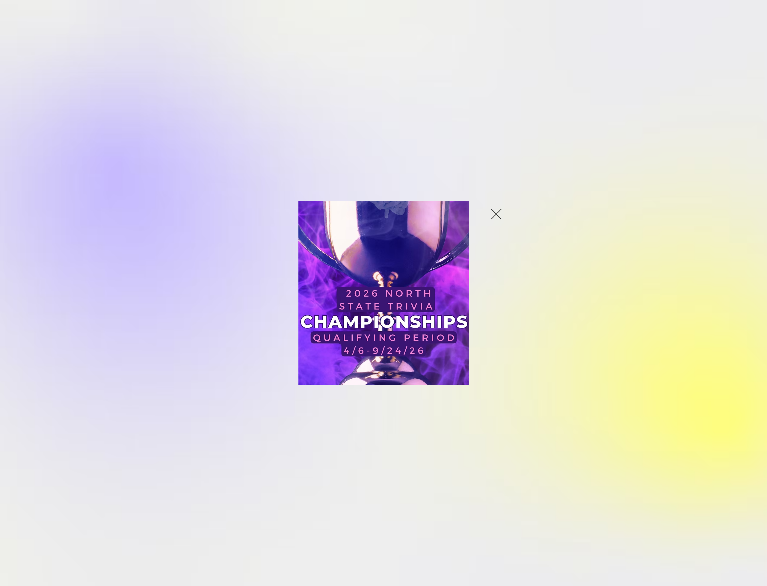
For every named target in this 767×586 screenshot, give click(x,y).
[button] (496, 214)
